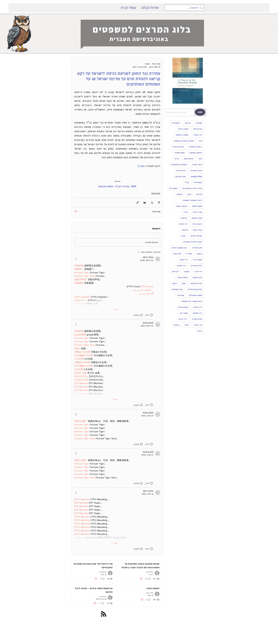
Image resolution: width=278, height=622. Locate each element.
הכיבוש (188, 123)
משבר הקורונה (196, 170)
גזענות (199, 253)
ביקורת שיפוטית (195, 146)
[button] (187, 83)
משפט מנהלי (182, 277)
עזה (200, 140)
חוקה (184, 283)
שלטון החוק (188, 158)
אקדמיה (199, 123)
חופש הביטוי (183, 129)
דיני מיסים (197, 307)
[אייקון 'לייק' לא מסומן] (151, 315)
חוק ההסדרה (197, 247)
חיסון (175, 283)
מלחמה (179, 194)
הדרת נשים (181, 170)
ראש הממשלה (177, 289)
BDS (133, 186)
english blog (196, 176)
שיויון (183, 235)
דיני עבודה (197, 134)
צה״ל (187, 182)
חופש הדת (173, 188)
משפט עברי (197, 259)
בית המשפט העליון (179, 247)
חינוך (189, 194)
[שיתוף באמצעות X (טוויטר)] (151, 202)
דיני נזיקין (182, 319)
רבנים (199, 331)
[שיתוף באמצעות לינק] (137, 202)
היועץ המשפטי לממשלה (192, 200)
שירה (186, 212)
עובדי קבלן (197, 230)
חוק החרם (177, 253)
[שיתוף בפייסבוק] (159, 202)
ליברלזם (175, 271)
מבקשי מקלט (181, 206)
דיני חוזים (183, 224)
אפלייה (189, 253)
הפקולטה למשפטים (179, 164)
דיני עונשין (181, 265)
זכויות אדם (197, 129)
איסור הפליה (197, 164)
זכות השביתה (180, 176)
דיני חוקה (184, 259)
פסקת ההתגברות (195, 295)
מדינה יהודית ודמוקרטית (192, 188)
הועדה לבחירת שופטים (192, 241)
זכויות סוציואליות (195, 289)
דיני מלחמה (197, 313)
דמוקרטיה (176, 123)
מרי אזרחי (198, 325)
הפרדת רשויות (196, 235)
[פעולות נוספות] (76, 259)
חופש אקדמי (180, 152)
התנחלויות (198, 182)
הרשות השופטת (196, 152)
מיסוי (186, 325)
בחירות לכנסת (196, 283)
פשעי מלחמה (197, 218)
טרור (200, 158)
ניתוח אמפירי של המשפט (192, 301)
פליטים (199, 194)
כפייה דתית (197, 212)
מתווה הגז (184, 313)
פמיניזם (181, 295)
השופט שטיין (183, 307)
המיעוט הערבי (178, 146)
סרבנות (184, 218)
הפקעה (187, 271)
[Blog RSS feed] (103, 614)
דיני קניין (198, 271)
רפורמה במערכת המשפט (184, 140)
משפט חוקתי (197, 206)
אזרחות (185, 230)
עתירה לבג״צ (122, 186)
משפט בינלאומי (182, 134)
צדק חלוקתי (197, 277)
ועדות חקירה (197, 319)
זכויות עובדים (196, 265)
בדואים (177, 325)
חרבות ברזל (197, 224)
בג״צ (177, 158)
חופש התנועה (105, 186)
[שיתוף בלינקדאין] (144, 202)
